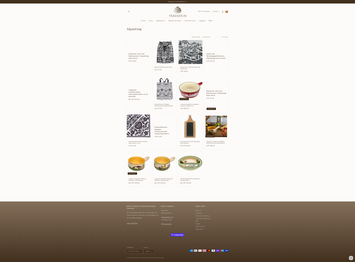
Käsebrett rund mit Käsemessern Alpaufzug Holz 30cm (139, 56)
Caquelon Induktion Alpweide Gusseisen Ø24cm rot (189, 105)
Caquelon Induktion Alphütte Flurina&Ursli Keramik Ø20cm (215, 142)
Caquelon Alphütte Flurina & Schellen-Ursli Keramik (137, 179)
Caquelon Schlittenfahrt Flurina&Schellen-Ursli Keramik (138, 93)
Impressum (199, 213)
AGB (197, 221)
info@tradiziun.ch (167, 217)
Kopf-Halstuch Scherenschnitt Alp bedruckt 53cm (138, 142)
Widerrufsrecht (200, 226)
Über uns (198, 210)
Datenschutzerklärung (202, 216)
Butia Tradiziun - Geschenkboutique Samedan (142, 257)
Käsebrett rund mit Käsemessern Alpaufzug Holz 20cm (216, 93)
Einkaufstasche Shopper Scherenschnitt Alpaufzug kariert (161, 130)
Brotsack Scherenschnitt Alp (163, 67)
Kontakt (198, 224)
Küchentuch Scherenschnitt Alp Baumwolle (190, 68)
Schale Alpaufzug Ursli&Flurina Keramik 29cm (190, 179)
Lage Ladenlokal (132, 223)
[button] (129, 12)
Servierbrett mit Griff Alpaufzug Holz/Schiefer (190, 142)
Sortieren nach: (196, 37)
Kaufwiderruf (200, 229)
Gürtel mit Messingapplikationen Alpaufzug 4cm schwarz (216, 56)
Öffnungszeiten (166, 224)
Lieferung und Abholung (203, 218)
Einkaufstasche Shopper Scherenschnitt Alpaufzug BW (163, 105)
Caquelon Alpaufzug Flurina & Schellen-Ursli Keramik (163, 179)
